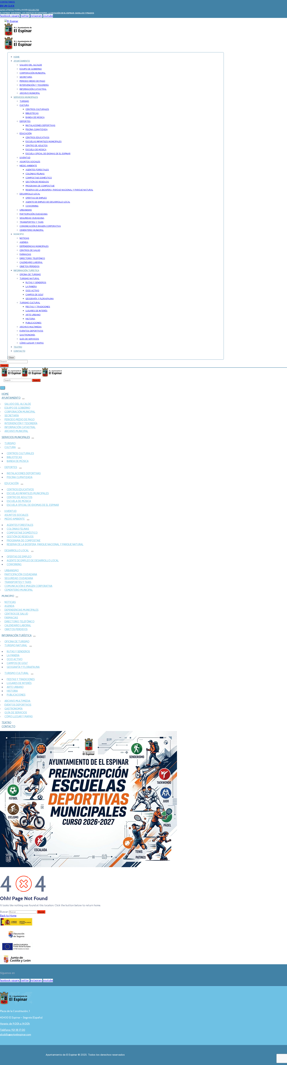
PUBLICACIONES (16, 694)
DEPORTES (10, 467)
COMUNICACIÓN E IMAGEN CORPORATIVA (28, 586)
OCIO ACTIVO (14, 659)
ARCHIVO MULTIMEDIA (17, 700)
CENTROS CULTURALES (20, 453)
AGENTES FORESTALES (20, 524)
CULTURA (10, 447)
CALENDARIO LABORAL (17, 625)
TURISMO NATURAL (15, 645)
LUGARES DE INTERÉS (19, 683)
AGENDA (9, 605)
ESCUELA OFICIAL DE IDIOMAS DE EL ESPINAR (33, 504)
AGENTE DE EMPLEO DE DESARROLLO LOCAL (33, 560)
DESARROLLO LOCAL (16, 550)
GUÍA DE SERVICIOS (15, 712)
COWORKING (14, 564)
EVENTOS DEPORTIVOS (17, 704)
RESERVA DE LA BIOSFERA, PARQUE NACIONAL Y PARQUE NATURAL (45, 544)
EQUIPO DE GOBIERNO (17, 407)
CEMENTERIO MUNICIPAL (18, 589)
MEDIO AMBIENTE (14, 518)
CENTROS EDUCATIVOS (20, 489)
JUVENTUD (10, 511)
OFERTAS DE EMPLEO (19, 556)
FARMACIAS (11, 617)
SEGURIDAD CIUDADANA (18, 578)
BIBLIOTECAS (14, 457)
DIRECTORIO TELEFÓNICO (19, 621)
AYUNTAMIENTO (11, 397)
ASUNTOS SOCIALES (16, 514)
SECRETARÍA (11, 415)
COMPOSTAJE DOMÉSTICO (22, 532)
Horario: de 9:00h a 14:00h (15, 1023)
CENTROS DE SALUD (16, 613)
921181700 (33, 10)
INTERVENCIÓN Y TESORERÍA (20, 423)
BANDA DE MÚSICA (18, 461)
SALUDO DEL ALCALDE (17, 403)
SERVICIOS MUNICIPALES (16, 437)
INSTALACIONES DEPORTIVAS (24, 473)
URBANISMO (11, 570)
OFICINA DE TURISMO (16, 641)
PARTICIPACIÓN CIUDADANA (20, 574)
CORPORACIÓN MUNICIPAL (19, 411)
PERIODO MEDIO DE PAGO (19, 419)
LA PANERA (13, 655)
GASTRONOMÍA (13, 708)
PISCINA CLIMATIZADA (19, 477)
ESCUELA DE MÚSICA (19, 501)
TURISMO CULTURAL (16, 673)
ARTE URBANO (15, 687)
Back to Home (8, 915)
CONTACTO (8, 726)
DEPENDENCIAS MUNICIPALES (21, 609)
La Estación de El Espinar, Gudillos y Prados (71, 13)
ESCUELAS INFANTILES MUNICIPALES (28, 493)
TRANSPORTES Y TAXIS (17, 582)
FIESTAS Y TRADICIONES (21, 679)
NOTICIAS (10, 602)
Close (11, 357)
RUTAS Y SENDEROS (18, 651)
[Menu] (23, 398)
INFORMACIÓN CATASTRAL (20, 427)
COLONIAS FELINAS (18, 528)
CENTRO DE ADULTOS (19, 497)
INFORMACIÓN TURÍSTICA (17, 635)
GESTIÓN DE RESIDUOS (20, 536)
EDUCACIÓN (11, 483)
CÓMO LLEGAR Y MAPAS (18, 716)
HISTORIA (12, 690)
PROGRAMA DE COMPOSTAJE (23, 540)
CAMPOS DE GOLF (17, 663)
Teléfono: (12, 1029)
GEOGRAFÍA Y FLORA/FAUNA (23, 667)
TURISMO (10, 443)
